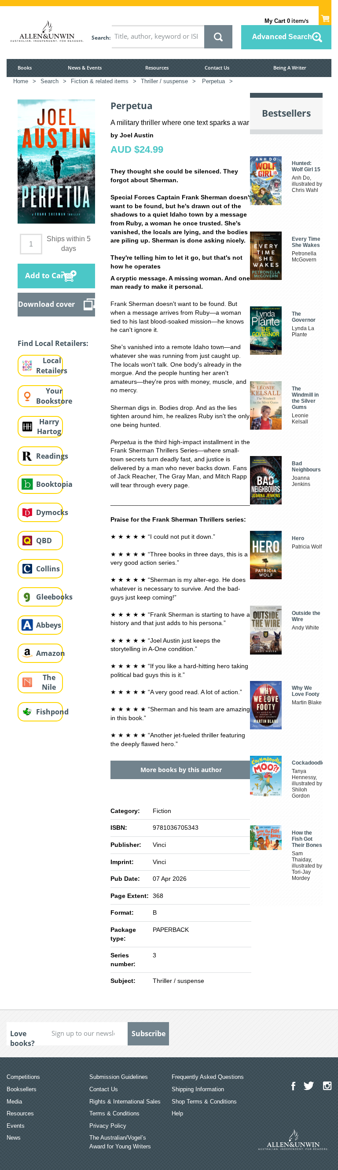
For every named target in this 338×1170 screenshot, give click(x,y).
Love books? (22, 1037)
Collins (48, 569)
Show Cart (325, 16)
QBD (44, 540)
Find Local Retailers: (53, 343)
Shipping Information (198, 1089)
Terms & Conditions (114, 1113)
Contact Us (217, 67)
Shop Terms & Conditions (204, 1101)
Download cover (46, 304)
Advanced (282, 36)
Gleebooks (54, 597)
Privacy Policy (107, 1125)
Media (14, 1101)
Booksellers (22, 1089)
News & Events (85, 67)
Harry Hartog (49, 427)
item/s (287, 21)
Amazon (50, 653)
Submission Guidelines (118, 1077)
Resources (157, 67)
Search (100, 37)
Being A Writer (289, 67)
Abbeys (48, 625)
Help (177, 1113)
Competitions (23, 1077)
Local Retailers (51, 365)
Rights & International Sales (125, 1101)
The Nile (49, 682)
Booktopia (54, 484)
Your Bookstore (54, 396)
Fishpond (52, 712)
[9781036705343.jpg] (56, 161)
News (14, 1137)
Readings (52, 456)
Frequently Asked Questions (208, 1077)
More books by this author (181, 769)
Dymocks (52, 512)
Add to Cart (46, 275)
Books (25, 67)
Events (16, 1125)
